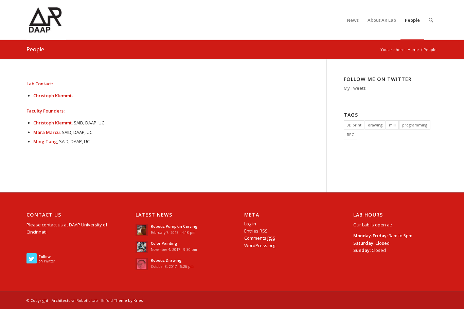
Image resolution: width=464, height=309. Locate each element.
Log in (250, 224)
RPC (350, 134)
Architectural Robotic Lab (75, 300)
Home (413, 49)
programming (414, 124)
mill (392, 124)
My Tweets (355, 88)
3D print (354, 124)
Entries (256, 231)
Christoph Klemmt (52, 95)
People (35, 49)
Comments (259, 238)
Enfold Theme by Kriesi (122, 300)
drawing (375, 124)
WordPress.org (259, 245)
